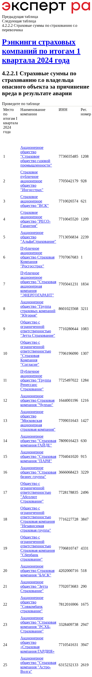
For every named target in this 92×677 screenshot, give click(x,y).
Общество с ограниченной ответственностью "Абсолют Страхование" (35, 492)
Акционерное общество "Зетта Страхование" (34, 586)
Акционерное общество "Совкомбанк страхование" (31, 604)
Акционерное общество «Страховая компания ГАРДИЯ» (37, 644)
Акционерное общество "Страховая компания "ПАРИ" (38, 456)
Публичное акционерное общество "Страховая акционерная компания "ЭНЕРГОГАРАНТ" (38, 284)
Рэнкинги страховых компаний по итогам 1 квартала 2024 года (41, 50)
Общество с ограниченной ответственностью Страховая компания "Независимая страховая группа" (37, 519)
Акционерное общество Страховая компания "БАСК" (37, 570)
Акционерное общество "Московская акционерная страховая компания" (37, 420)
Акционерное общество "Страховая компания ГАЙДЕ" (38, 440)
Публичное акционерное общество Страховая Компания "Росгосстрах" (37, 257)
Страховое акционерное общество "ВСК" (34, 201)
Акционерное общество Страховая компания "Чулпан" (37, 400)
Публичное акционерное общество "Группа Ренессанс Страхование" (35, 380)
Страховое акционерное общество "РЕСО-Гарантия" (35, 219)
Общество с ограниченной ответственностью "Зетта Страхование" (37, 329)
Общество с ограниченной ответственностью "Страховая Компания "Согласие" (35, 353)
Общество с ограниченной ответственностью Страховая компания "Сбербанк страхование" (37, 548)
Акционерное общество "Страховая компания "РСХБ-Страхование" (38, 624)
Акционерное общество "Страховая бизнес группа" (38, 472)
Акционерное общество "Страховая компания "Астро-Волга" (38, 665)
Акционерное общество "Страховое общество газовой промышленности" (36, 156)
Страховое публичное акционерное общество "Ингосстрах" (31, 181)
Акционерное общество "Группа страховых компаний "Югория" (37, 308)
